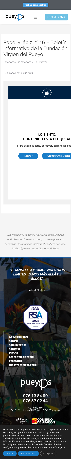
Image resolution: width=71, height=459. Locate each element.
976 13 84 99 (35, 396)
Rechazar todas (28, 453)
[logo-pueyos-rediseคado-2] (14, 14)
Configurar (48, 453)
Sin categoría (24, 62)
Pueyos (43, 62)
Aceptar (9, 453)
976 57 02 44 (35, 401)
